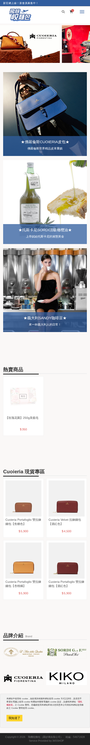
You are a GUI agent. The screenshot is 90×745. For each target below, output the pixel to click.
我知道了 (14, 718)
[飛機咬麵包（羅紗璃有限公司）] (20, 14)
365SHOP (58, 740)
